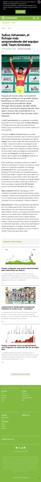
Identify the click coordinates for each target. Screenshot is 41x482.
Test (14, 23)
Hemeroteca (26, 415)
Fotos (3, 426)
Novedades (4, 417)
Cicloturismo (25, 395)
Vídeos (3, 424)
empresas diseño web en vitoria (39, 478)
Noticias (4, 391)
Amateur (3, 398)
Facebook (19, 447)
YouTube (22, 447)
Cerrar (39, 1)
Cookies (26, 451)
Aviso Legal (16, 451)
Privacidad (21, 451)
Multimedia (5, 422)
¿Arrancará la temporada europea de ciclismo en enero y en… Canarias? (18, 308)
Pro (2, 51)
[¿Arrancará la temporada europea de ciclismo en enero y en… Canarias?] (20, 295)
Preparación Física (27, 398)
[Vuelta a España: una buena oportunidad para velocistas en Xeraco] (20, 256)
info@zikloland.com (7, 439)
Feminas (3, 395)
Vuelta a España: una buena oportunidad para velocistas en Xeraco (19, 269)
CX (2, 402)
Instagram (24, 447)
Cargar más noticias (20, 374)
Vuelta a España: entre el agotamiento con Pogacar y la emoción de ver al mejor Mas (20, 347)
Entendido (20, 12)
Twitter (16, 447)
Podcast (3, 428)
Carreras (24, 393)
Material (6, 23)
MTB (2, 400)
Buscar (34, 18)
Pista (23, 400)
